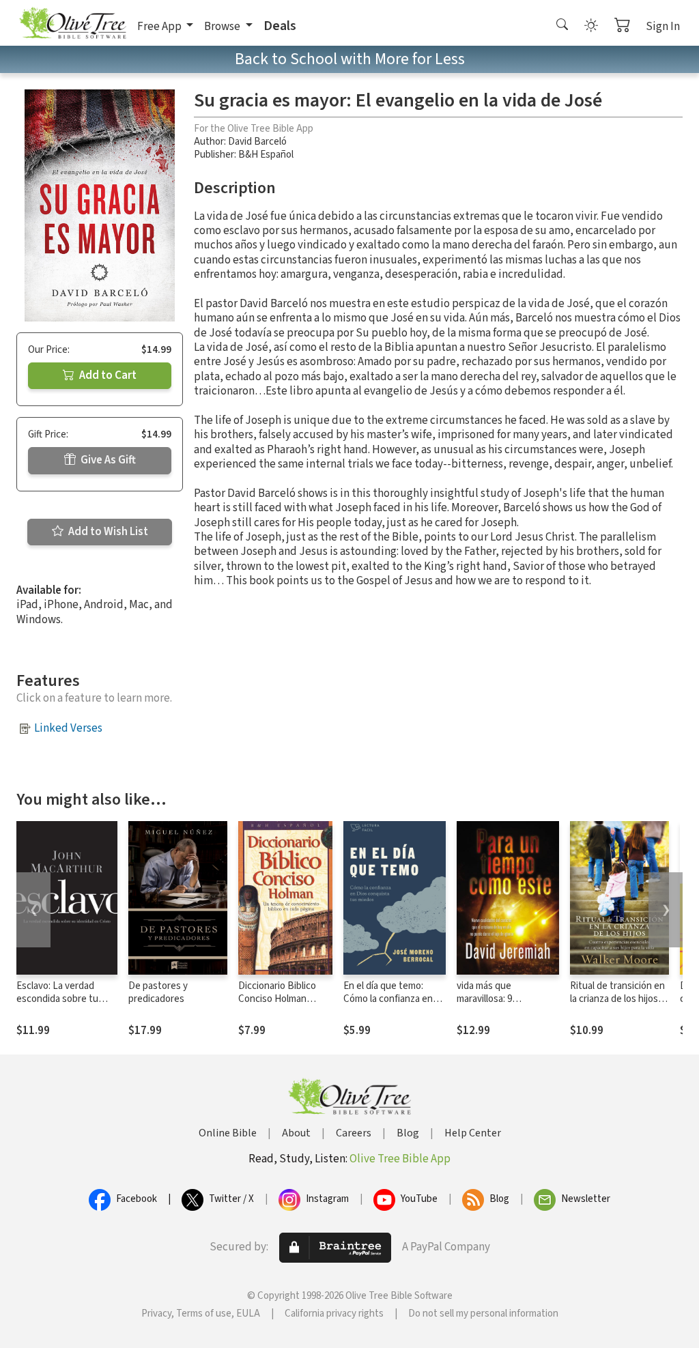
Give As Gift (107, 460)
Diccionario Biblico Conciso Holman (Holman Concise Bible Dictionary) (277, 1005)
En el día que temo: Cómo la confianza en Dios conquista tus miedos (388, 1005)
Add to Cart (107, 375)
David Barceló (257, 141)
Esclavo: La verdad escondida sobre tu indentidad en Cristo (59, 999)
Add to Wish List (107, 532)
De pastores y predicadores (158, 992)
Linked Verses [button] (68, 728)
